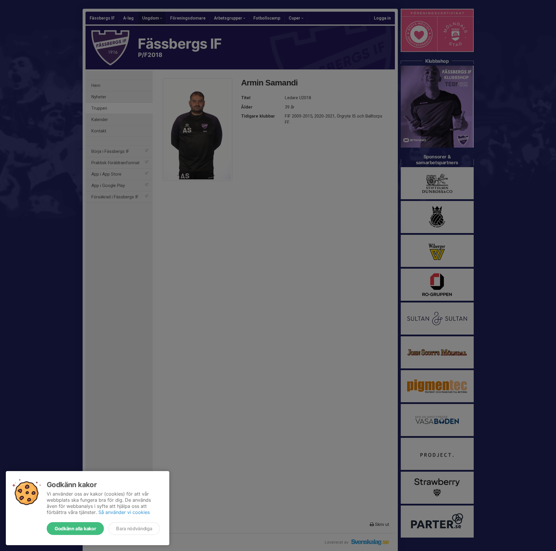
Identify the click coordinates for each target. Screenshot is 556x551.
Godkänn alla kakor (75, 528)
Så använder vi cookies (124, 512)
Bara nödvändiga (134, 528)
